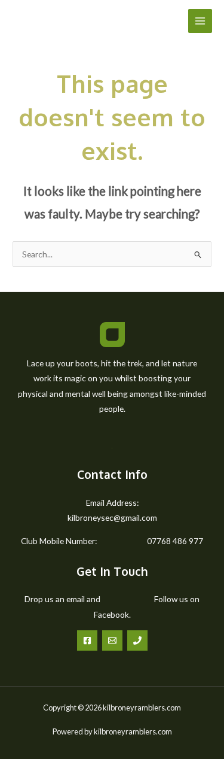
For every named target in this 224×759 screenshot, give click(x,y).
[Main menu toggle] (200, 21)
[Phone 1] (137, 640)
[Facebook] (87, 640)
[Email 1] (112, 640)
